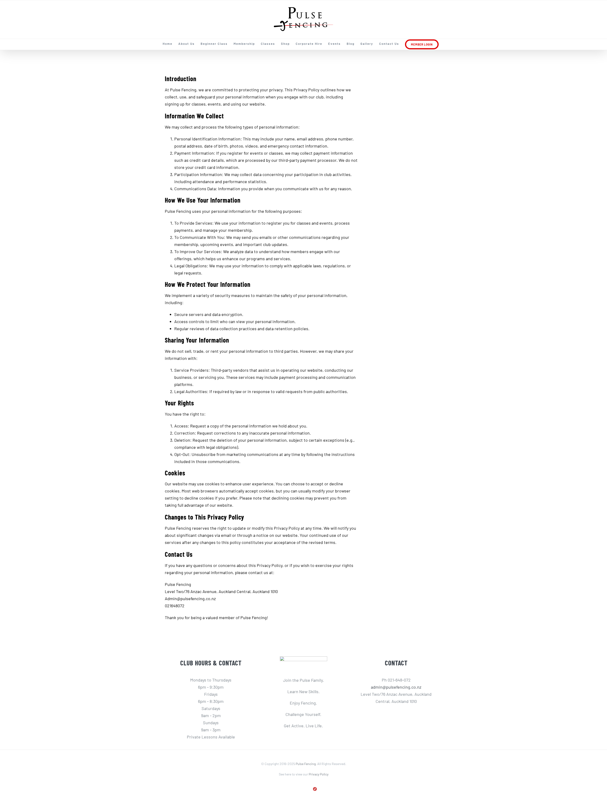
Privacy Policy (318, 774)
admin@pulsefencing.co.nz (396, 687)
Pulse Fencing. (306, 764)
